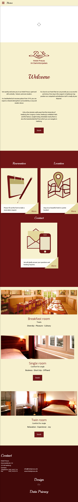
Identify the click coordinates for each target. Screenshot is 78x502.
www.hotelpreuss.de (31, 471)
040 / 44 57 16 (13, 469)
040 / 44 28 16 (13, 471)
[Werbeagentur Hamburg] (39, 484)
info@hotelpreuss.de (31, 469)
